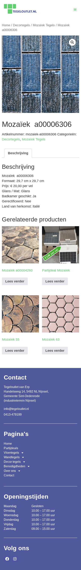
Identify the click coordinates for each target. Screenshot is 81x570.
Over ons (10, 470)
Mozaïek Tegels (44, 25)
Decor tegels (12, 461)
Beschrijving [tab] (18, 153)
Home (6, 25)
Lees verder (14, 281)
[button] (75, 10)
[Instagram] (14, 558)
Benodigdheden (14, 466)
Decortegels (21, 25)
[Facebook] (7, 558)
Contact (9, 475)
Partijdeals (11, 448)
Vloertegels (11, 452)
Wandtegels (12, 457)
